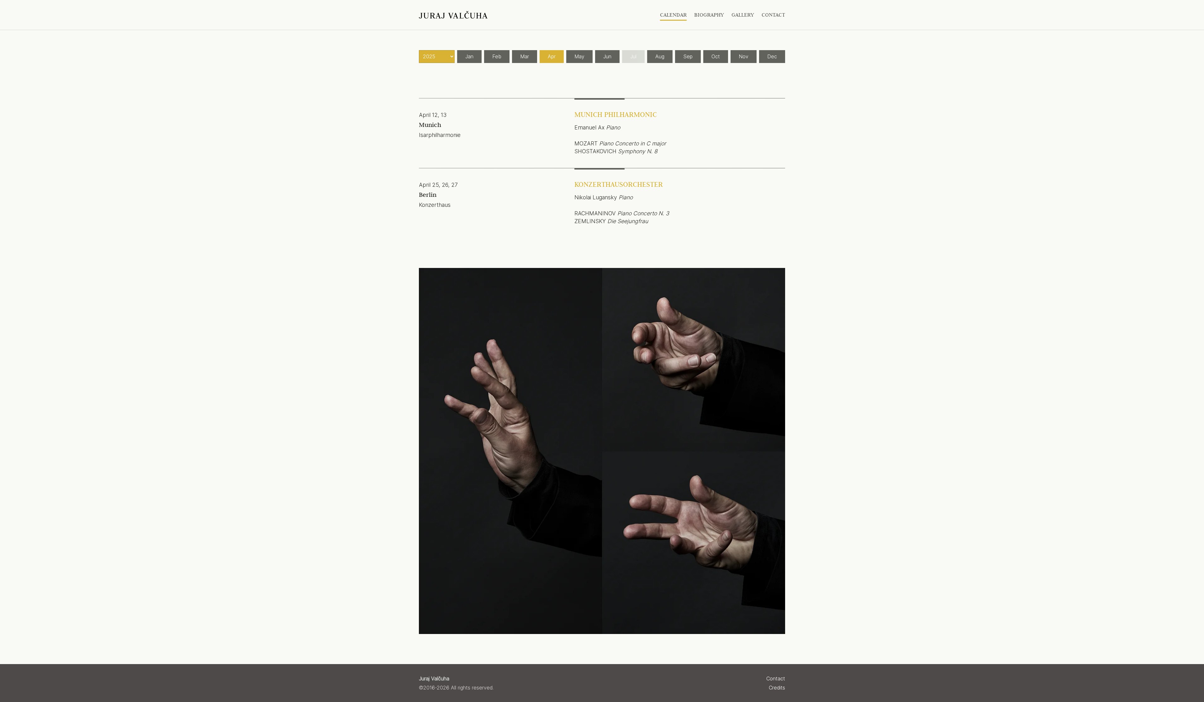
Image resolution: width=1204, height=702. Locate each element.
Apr (552, 56)
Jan (469, 56)
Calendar (673, 14)
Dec (772, 56)
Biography (709, 14)
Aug (659, 56)
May (579, 56)
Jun (607, 56)
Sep (688, 56)
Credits (777, 687)
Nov (743, 56)
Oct (715, 56)
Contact (773, 14)
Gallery (742, 14)
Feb (496, 56)
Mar (524, 56)
